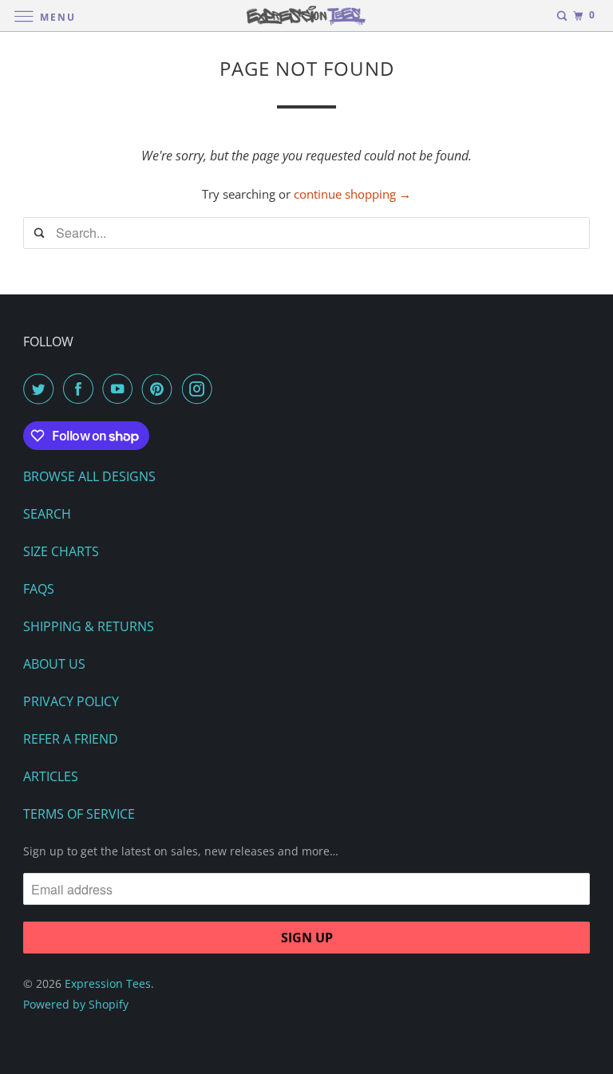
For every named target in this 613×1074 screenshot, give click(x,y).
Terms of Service (79, 814)
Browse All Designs (89, 476)
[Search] (562, 16)
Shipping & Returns (88, 626)
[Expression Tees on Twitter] (41, 388)
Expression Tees (108, 983)
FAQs (38, 589)
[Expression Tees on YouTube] (120, 388)
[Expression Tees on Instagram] (200, 388)
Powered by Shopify (76, 1004)
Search (47, 514)
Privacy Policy (71, 701)
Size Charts (61, 551)
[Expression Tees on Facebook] (81, 388)
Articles (50, 776)
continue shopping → (352, 194)
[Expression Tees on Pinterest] (160, 388)
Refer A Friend (70, 739)
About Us (54, 664)
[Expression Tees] (306, 15)
